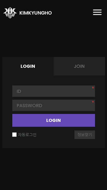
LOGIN (53, 120)
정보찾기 (84, 135)
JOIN (79, 66)
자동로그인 (27, 135)
